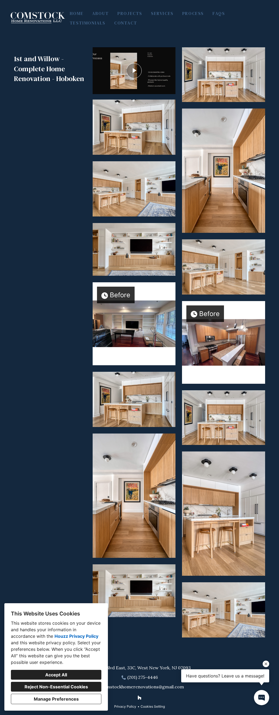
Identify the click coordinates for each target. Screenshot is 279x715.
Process (193, 13)
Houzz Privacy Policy (76, 636)
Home (76, 13)
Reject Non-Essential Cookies (56, 686)
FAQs (219, 13)
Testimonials (87, 23)
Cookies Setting (153, 706)
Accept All (56, 674)
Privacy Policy (125, 706)
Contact (125, 23)
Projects (129, 13)
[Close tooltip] (266, 664)
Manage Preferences (56, 699)
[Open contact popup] (261, 697)
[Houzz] (139, 697)
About (100, 13)
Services (162, 13)
